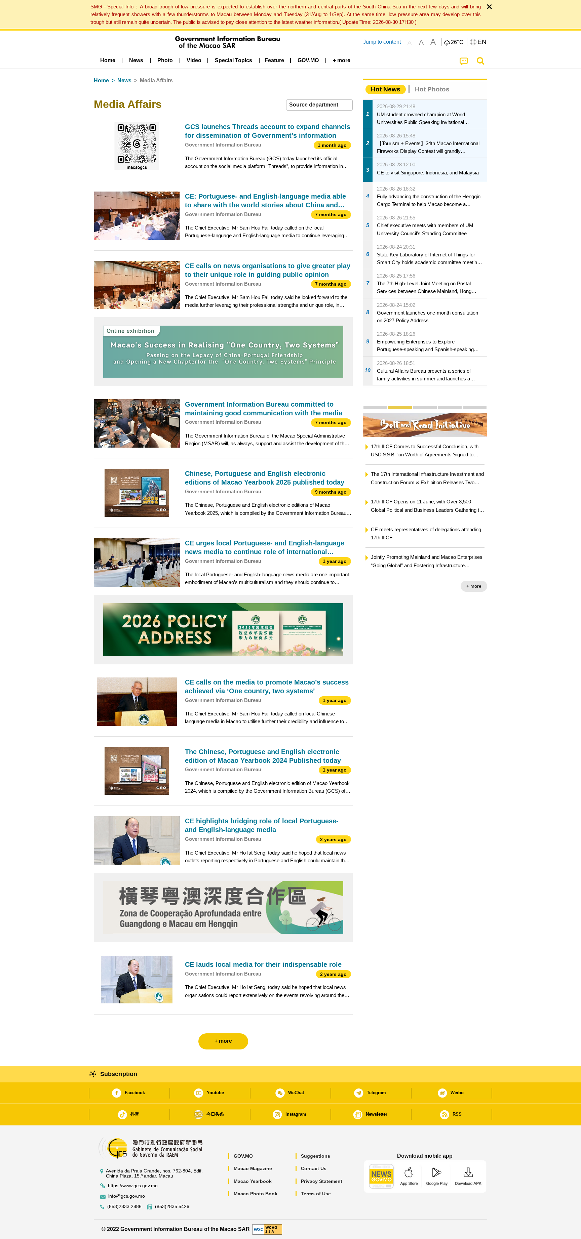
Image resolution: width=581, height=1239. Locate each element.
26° (457, 42)
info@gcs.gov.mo (126, 1196)
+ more (479, 586)
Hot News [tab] (385, 89)
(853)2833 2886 (124, 1206)
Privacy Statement (321, 1181)
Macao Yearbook (253, 1181)
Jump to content (382, 42)
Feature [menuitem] (274, 60)
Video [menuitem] (194, 60)
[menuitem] (136, 60)
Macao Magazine (253, 1168)
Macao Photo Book (255, 1193)
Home (101, 80)
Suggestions (315, 1156)
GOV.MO (243, 1156)
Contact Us (313, 1168)
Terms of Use (316, 1193)
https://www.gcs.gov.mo (133, 1185)
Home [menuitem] (107, 60)
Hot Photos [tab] (432, 89)
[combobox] (319, 105)
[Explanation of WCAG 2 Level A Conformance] (267, 1229)
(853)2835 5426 (172, 1206)
